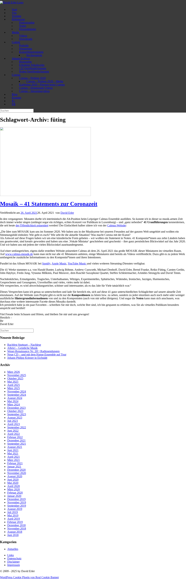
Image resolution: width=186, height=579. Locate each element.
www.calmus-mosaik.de (19, 254)
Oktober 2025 (15, 378)
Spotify (46, 263)
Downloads (25, 38)
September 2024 (16, 394)
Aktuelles (12, 549)
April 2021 (13, 456)
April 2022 (13, 433)
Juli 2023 (12, 420)
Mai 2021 (12, 453)
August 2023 (14, 417)
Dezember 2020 (16, 469)
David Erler (67, 212)
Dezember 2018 (16, 525)
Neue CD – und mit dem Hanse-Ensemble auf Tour (36, 354)
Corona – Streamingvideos (34, 91)
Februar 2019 (15, 522)
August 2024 (14, 398)
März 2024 (13, 404)
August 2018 (14, 531)
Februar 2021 (15, 463)
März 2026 (13, 371)
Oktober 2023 (15, 411)
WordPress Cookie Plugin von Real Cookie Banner (29, 577)
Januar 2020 (14, 495)
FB (13, 104)
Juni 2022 (13, 430)
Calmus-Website (116, 225)
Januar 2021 (14, 466)
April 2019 (13, 518)
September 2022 (16, 427)
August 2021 (14, 446)
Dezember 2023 (16, 407)
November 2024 (16, 391)
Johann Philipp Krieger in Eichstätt (27, 357)
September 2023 (16, 414)
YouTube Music (77, 263)
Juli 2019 (12, 512)
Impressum (13, 564)
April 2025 (13, 384)
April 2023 (13, 424)
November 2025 (16, 375)
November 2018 (16, 528)
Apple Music (59, 263)
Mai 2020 (12, 482)
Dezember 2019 (16, 499)
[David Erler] (11, 2)
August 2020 (14, 476)
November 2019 (16, 502)
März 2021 (13, 460)
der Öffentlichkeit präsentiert (32, 225)
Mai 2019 (12, 515)
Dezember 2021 (16, 440)
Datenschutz (14, 558)
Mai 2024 (12, 401)
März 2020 (13, 489)
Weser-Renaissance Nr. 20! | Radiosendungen (33, 351)
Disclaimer (13, 561)
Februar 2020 (15, 492)
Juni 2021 (13, 450)
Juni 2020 (13, 479)
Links (10, 555)
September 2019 (16, 505)
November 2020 (16, 473)
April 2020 (13, 486)
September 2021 (16, 443)
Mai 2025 (12, 381)
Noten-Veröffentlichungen (34, 71)
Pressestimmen (27, 29)
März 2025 (13, 388)
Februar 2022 (15, 437)
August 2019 (14, 508)
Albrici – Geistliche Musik (22, 348)
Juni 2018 (13, 535)
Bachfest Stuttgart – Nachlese (24, 344)
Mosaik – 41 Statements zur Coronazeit (48, 203)
